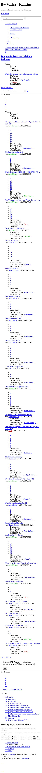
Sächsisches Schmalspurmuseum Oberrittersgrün (22, 643)
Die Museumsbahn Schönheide (16, 503)
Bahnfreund (28, 148)
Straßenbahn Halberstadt (14, 152)
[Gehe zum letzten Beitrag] (33, 148)
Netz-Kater (12, 459)
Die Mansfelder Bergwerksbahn (16, 387)
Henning (12, 230)
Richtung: (20, 664)
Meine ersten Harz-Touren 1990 (16, 625)
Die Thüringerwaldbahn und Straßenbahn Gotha (22, 200)
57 (11, 190)
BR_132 (12, 369)
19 (11, 254)
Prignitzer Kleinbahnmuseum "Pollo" (18, 415)
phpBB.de (25, 758)
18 (11, 252)
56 (11, 188)
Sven (15, 82)
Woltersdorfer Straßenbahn (14, 228)
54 (11, 184)
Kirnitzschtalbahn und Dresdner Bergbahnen (21, 563)
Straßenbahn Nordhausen (14, 535)
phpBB (12, 754)
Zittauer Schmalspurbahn (14, 367)
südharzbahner (14, 417)
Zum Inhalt (5, 14)
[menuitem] (19, 28)
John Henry (13, 126)
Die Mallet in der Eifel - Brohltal (16, 601)
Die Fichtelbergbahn (12, 340)
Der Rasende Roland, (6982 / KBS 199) (19, 479)
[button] (6, 108)
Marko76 (27, 264)
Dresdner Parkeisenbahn (14, 581)
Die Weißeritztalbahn (12, 296)
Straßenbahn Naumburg (13, 457)
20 (11, 256)
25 (11, 218)
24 (11, 216)
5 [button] (5, 106)
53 (11, 182)
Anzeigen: (6, 662)
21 (11, 210)
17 (11, 250)
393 (11, 142)
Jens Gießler (13, 242)
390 (11, 136)
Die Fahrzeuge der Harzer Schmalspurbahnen (21, 74)
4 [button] (5, 104)
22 (11, 212)
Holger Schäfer (14, 270)
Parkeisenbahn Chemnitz (14, 523)
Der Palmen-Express (12, 613)
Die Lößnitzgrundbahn (13, 318)
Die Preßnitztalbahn (12, 240)
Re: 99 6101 (25, 80)
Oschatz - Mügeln (11, 268)
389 (11, 134)
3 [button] (5, 102)
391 (11, 138)
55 (11, 186)
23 (11, 214)
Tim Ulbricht (28, 292)
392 (11, 140)
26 (11, 553)
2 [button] (5, 100)
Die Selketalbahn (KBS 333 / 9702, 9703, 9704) (22, 172)
